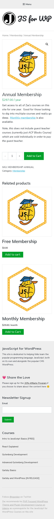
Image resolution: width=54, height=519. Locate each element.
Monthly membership (23, 117)
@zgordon (15, 496)
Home (5, 35)
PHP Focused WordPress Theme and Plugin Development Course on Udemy (25, 505)
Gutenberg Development (15, 454)
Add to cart (12, 254)
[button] (47, 44)
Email (5, 403)
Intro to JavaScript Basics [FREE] (18, 438)
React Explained (10, 446)
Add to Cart (34, 156)
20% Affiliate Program (35, 383)
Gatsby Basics (9, 470)
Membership (16, 35)
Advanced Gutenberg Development (20, 462)
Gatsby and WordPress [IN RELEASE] (20, 478)
